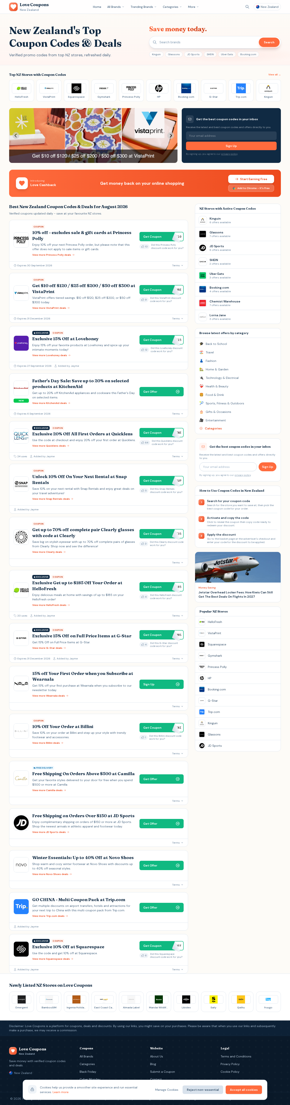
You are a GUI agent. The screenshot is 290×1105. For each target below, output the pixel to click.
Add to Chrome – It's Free (253, 188)
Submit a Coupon (162, 1072)
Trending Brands (142, 7)
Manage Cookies (166, 1090)
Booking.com (248, 54)
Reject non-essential (203, 1090)
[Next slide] (170, 135)
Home (97, 7)
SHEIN (210, 54)
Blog (153, 1064)
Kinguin (156, 54)
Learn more (61, 1092)
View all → (274, 74)
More (191, 7)
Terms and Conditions (236, 1056)
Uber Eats (227, 54)
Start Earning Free (253, 179)
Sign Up (231, 146)
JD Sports (193, 54)
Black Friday (88, 1072)
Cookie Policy (230, 1072)
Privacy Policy (230, 1064)
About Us (156, 1056)
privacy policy (229, 153)
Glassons (174, 54)
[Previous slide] (16, 135)
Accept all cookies (244, 1090)
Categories (170, 7)
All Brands (114, 7)
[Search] (247, 7)
